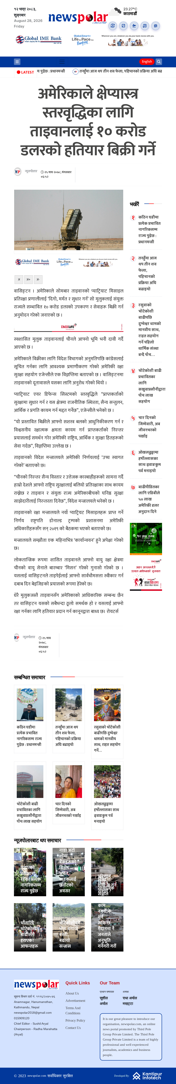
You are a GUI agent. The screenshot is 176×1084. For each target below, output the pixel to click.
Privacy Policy (75, 1020)
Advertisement (75, 1000)
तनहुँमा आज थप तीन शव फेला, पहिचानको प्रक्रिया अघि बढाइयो (96, 71)
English (147, 62)
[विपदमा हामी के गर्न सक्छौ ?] (107, 872)
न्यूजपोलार (31, 171)
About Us (72, 993)
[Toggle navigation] (62, 61)
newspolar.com (36, 1075)
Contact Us (73, 1028)
